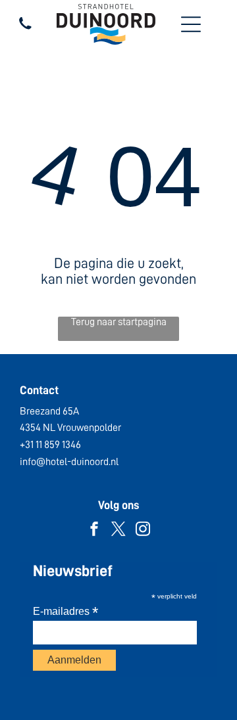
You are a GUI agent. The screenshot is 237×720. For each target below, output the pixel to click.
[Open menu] (191, 24)
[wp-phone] (25, 29)
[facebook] (94, 530)
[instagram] (142, 530)
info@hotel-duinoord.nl (69, 462)
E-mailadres (65, 611)
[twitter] (118, 530)
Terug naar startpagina (119, 322)
